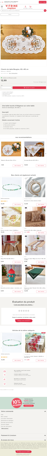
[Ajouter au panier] (29, 85)
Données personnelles (7, 422)
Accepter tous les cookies (23, 451)
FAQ (2, 414)
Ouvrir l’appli (42, 2)
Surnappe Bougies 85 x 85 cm (31, 160)
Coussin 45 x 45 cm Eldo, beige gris (32, 230)
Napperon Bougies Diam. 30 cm (8, 160)
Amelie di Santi (27, 198)
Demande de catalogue (7, 420)
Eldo (2, 228)
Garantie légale (5, 424)
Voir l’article (18, 165)
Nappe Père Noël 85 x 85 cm (7, 258)
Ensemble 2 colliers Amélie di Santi (32, 200)
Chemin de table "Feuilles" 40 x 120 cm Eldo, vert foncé (35, 288)
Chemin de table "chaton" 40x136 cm (9, 230)
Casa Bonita (27, 354)
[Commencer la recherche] (45, 10)
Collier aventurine (5, 198)
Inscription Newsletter (7, 418)
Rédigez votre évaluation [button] (24, 320)
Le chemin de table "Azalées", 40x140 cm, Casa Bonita (34, 357)
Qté (2, 85)
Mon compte (4, 416)
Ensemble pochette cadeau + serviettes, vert (11, 288)
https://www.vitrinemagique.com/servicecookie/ (28, 448)
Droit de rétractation (6, 426)
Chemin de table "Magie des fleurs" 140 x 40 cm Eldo (34, 259)
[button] (23, 411)
